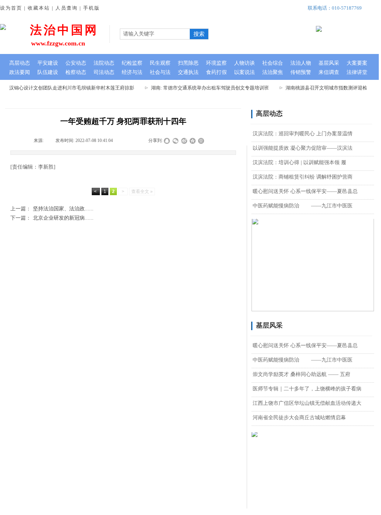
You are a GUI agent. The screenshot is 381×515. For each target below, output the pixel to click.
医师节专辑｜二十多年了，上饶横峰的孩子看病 (307, 389)
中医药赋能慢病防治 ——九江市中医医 (303, 206)
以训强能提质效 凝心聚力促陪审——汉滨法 (303, 148)
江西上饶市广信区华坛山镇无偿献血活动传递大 (307, 403)
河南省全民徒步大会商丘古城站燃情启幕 (299, 417)
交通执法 (188, 72)
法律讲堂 (357, 72)
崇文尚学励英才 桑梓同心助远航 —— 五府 (301, 374)
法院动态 (104, 63)
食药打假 (216, 72)
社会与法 (160, 72)
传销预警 (300, 72)
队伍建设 (47, 72)
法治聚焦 (272, 72)
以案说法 (244, 72)
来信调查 (328, 72)
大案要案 (357, 63)
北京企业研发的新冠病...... (52, 218)
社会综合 (272, 63)
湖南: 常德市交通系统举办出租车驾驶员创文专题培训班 (207, 88)
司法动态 (104, 72)
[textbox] (154, 34)
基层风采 (328, 63)
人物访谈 (244, 63)
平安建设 (47, 63)
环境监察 (216, 63)
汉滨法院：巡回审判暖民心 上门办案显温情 (303, 133)
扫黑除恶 (188, 63)
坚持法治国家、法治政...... (52, 208)
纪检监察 (132, 63)
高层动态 (19, 63)
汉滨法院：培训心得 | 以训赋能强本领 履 (299, 162)
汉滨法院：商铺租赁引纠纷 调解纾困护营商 (303, 177)
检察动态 (75, 72)
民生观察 (160, 63)
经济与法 (132, 72)
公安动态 (75, 63)
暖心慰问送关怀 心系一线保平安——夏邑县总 (305, 191)
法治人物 (300, 63)
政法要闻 (19, 72)
